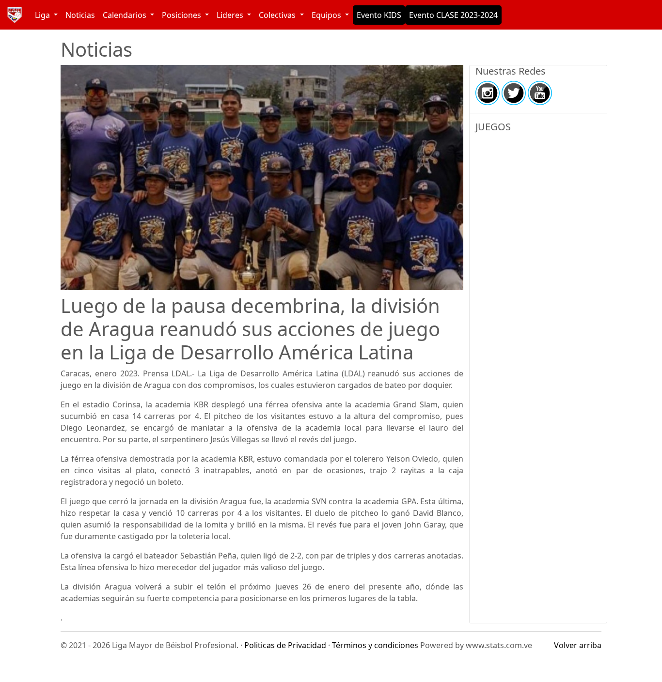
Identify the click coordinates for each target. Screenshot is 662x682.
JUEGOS (493, 127)
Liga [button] (43, 15)
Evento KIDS (379, 15)
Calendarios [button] (125, 15)
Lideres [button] (231, 15)
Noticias (80, 15)
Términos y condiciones (375, 645)
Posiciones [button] (182, 15)
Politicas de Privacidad (285, 645)
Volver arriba (577, 645)
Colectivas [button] (278, 15)
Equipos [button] (327, 15)
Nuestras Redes (510, 71)
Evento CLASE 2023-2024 (453, 15)
